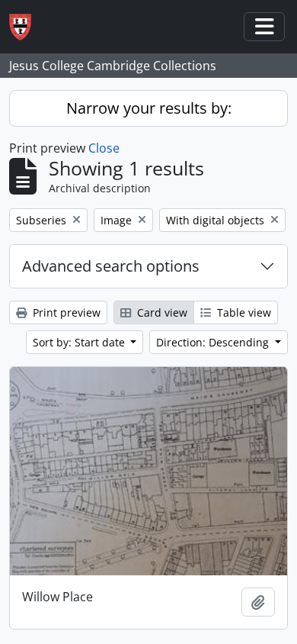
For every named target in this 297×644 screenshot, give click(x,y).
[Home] (26, 27)
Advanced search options (111, 266)
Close (104, 148)
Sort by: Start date (80, 342)
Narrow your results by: (149, 108)
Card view (160, 312)
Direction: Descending (214, 342)
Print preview (65, 312)
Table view (242, 312)
